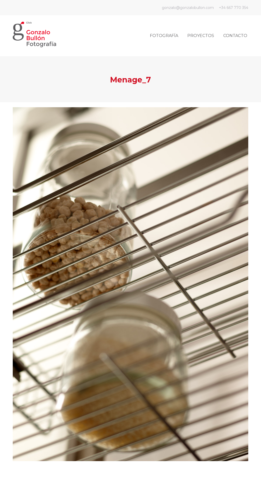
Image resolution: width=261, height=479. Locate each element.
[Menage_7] (130, 284)
